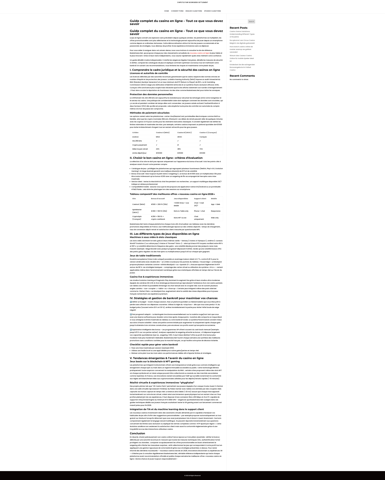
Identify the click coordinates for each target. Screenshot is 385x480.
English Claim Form (194, 11)
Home (166, 11)
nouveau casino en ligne (200, 53)
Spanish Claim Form (212, 11)
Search (251, 22)
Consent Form (177, 11)
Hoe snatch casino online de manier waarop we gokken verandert (241, 49)
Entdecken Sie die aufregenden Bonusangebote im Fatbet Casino (242, 67)
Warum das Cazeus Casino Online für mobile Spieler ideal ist (242, 58)
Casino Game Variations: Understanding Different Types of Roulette (242, 34)
